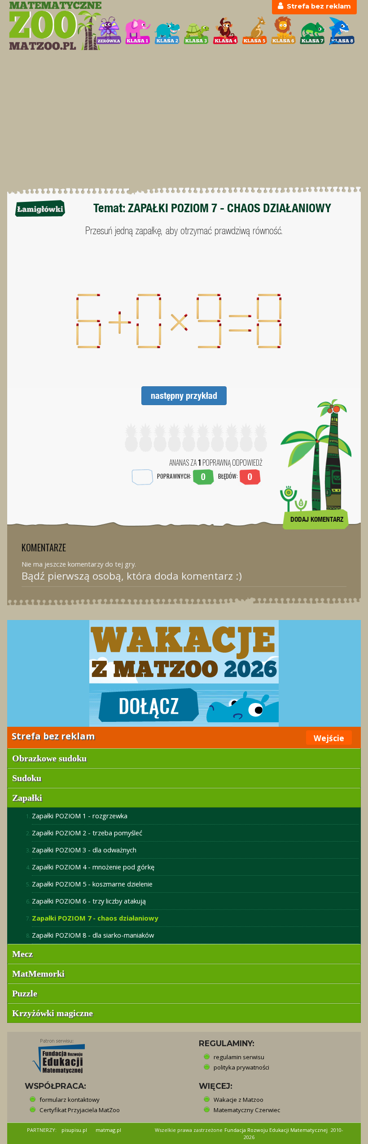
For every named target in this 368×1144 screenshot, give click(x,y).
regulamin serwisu (239, 1057)
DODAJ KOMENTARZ (316, 519)
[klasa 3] (196, 30)
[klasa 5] (254, 30)
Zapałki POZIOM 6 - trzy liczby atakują (89, 900)
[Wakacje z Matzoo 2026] (184, 673)
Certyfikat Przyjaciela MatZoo (79, 1110)
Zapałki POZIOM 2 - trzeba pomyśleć (87, 832)
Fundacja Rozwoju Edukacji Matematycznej (276, 1130)
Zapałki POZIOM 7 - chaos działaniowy (95, 917)
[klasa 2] (167, 30)
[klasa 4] (225, 30)
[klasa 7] (312, 30)
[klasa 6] (283, 30)
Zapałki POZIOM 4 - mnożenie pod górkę (93, 866)
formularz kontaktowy (69, 1100)
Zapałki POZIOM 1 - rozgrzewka (79, 815)
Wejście (329, 738)
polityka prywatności (241, 1067)
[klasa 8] (342, 30)
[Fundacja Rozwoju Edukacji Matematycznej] (52, 1053)
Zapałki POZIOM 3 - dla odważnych (84, 849)
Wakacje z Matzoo (238, 1100)
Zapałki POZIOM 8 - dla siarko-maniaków (93, 934)
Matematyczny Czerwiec (247, 1110)
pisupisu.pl (74, 1130)
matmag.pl (108, 1130)
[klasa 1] (138, 30)
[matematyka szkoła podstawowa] (47, 26)
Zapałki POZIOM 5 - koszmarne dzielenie (92, 883)
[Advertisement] (184, 119)
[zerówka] (109, 30)
